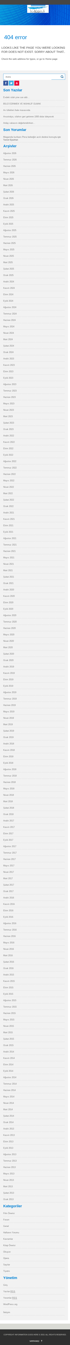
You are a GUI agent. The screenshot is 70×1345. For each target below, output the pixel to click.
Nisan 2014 (8, 1103)
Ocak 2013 (8, 1199)
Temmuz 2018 (10, 776)
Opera (6, 1258)
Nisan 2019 (8, 718)
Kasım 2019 (9, 673)
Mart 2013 (8, 1186)
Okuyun (7, 1252)
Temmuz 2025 (10, 236)
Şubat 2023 (8, 423)
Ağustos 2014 (9, 1077)
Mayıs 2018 (8, 788)
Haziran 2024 (9, 320)
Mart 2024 (8, 339)
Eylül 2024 (8, 301)
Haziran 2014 (9, 1090)
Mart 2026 (8, 185)
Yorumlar (10, 1298)
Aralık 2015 (8, 974)
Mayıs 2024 (8, 326)
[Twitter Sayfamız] (11, 84)
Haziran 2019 (9, 705)
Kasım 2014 (9, 1058)
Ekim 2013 (8, 1141)
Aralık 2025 (8, 204)
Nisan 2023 (8, 410)
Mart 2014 (8, 1109)
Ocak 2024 (8, 352)
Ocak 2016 (8, 968)
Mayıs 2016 (8, 942)
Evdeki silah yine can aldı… (16, 97)
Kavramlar (8, 1239)
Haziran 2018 (9, 782)
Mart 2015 (8, 1032)
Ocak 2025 (8, 275)
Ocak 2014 (8, 1122)
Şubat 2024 (8, 346)
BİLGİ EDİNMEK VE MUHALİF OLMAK (22, 104)
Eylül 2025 (8, 224)
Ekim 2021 (8, 525)
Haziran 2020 (9, 628)
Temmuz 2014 (10, 1084)
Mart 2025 (8, 262)
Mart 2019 (8, 724)
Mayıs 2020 (8, 634)
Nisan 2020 (8, 641)
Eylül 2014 (8, 1071)
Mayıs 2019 (8, 711)
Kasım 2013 (9, 1135)
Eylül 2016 (8, 917)
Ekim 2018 (8, 756)
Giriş (5, 1285)
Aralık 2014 (8, 1051)
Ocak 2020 (8, 660)
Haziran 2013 (9, 1167)
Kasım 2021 (9, 519)
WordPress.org (10, 1304)
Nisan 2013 (8, 1180)
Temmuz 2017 (10, 853)
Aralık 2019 (8, 666)
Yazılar (9, 1291)
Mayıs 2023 (8, 403)
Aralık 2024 (8, 281)
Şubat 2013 (8, 1193)
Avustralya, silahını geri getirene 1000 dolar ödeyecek (28, 116)
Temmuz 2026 (10, 159)
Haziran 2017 (9, 859)
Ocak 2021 (8, 583)
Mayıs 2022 (8, 480)
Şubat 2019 (8, 731)
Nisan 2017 (8, 872)
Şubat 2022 (8, 500)
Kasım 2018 (9, 750)
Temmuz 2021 (10, 544)
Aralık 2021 (8, 512)
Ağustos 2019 (9, 692)
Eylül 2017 (8, 840)
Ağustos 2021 (9, 538)
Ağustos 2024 (9, 307)
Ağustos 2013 (9, 1154)
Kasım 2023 (9, 365)
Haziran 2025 (9, 243)
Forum (6, 1219)
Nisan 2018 (8, 795)
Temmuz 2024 (10, 313)
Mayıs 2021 (8, 557)
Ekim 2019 (8, 679)
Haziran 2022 (9, 474)
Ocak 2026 (8, 198)
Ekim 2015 (8, 987)
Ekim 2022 (8, 448)
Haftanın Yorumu (11, 1232)
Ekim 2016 (8, 910)
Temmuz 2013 (10, 1161)
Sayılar (6, 1264)
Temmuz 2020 (10, 622)
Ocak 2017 (8, 891)
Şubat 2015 (8, 1039)
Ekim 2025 (8, 217)
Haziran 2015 (9, 1013)
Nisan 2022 (8, 487)
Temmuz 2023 (10, 390)
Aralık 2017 (8, 820)
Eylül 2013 (8, 1148)
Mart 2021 (8, 570)
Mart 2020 (8, 647)
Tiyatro (6, 1271)
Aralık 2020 (8, 589)
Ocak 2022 (8, 506)
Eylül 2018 (8, 763)
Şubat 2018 (8, 808)
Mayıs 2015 (8, 1019)
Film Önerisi (9, 1213)
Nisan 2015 (8, 1026)
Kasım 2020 (9, 596)
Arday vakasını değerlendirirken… (19, 123)
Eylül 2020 (8, 609)
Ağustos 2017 (9, 846)
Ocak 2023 (8, 429)
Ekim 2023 (8, 371)
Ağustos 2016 (9, 923)
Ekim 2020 (8, 602)
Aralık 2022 (8, 435)
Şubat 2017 (8, 885)
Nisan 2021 (8, 564)
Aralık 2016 (8, 897)
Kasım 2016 (9, 904)
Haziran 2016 (9, 936)
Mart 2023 (8, 416)
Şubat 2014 (8, 1116)
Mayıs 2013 (8, 1173)
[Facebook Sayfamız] (6, 84)
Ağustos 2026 (9, 153)
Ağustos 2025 (9, 230)
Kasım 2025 (9, 211)
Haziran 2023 (9, 397)
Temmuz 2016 (10, 930)
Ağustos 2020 (9, 615)
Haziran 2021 (9, 551)
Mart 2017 (8, 878)
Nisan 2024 (8, 333)
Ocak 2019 (8, 737)
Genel (6, 1226)
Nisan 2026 (8, 179)
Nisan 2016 (8, 949)
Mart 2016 (8, 955)
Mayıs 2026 (8, 172)
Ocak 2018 (8, 814)
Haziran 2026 (9, 166)
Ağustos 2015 (9, 1000)
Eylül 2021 (8, 532)
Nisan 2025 (8, 256)
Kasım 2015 (9, 981)
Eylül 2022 (8, 455)
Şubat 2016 (8, 962)
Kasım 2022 (9, 442)
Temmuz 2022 (10, 467)
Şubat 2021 (8, 577)
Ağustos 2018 (9, 769)
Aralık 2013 (8, 1128)
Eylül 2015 (8, 994)
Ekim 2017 (8, 833)
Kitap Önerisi (9, 1245)
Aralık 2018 (8, 743)
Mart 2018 (8, 801)
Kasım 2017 (9, 827)
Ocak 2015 (8, 1045)
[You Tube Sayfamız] (16, 84)
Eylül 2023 (8, 378)
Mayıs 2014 (8, 1096)
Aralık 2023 (8, 358)
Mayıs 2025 (8, 249)
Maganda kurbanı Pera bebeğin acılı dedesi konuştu (30, 137)
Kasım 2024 (9, 288)
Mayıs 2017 (8, 865)
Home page (51, 59)
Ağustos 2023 (9, 384)
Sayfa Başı (34, 1341)
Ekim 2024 (8, 294)
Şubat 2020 (8, 654)
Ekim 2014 (8, 1064)
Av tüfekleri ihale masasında (16, 110)
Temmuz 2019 (10, 699)
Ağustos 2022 (9, 461)
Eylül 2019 (8, 686)
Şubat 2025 (8, 269)
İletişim (6, 1312)
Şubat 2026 (8, 192)
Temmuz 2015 (10, 1007)
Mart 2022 (8, 493)
